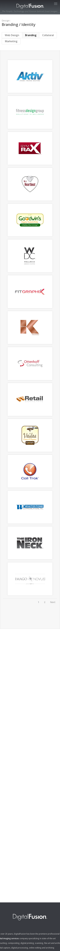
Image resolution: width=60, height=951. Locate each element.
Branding (30, 35)
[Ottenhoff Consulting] (30, 379)
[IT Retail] (30, 415)
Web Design (12, 35)
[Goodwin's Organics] (30, 235)
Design (6, 20)
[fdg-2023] (30, 128)
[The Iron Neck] (30, 558)
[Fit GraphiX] (30, 307)
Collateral (48, 35)
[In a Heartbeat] (30, 199)
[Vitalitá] (30, 451)
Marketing (11, 41)
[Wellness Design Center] (30, 271)
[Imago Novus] (30, 594)
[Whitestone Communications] (30, 522)
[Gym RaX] (30, 164)
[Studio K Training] (30, 343)
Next (52, 602)
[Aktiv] (30, 92)
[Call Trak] (30, 486)
